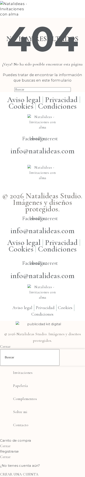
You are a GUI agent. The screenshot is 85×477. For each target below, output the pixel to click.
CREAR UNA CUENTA (19, 474)
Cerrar (5, 346)
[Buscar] (73, 9)
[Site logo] (16, 14)
